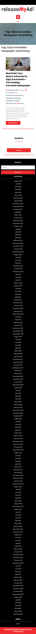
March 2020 (18, 300)
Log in (18, 624)
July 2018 (18, 339)
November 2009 (18, 588)
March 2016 (18, 402)
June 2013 (18, 492)
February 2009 (18, 614)
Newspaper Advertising (13, 98)
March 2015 (18, 433)
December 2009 (18, 586)
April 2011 (18, 543)
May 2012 (18, 518)
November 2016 (18, 379)
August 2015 (18, 419)
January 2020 (18, 305)
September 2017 (18, 368)
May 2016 (18, 396)
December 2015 (18, 410)
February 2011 (18, 549)
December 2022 (18, 243)
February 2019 (18, 322)
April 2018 (18, 348)
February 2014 (18, 470)
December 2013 (18, 475)
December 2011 (18, 529)
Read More (13, 123)
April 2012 (18, 521)
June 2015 (18, 424)
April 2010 (18, 574)
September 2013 (18, 484)
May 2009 (18, 605)
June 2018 (18, 342)
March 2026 (18, 195)
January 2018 (18, 356)
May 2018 (18, 345)
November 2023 (18, 223)
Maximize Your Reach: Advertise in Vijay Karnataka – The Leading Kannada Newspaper (18, 79)
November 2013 (18, 478)
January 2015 (18, 438)
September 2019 (18, 314)
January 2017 (18, 373)
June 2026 (18, 187)
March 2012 (18, 523)
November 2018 (18, 331)
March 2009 (18, 611)
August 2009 (18, 597)
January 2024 (18, 218)
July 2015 (18, 421)
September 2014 (18, 450)
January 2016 (18, 407)
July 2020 (18, 288)
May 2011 (18, 540)
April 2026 (18, 192)
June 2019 (18, 317)
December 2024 (18, 204)
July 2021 (18, 274)
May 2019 (18, 320)
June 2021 (18, 277)
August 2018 (18, 337)
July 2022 (18, 257)
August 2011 (18, 535)
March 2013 (18, 501)
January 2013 (18, 504)
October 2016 (18, 382)
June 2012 (18, 515)
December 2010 (18, 555)
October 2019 (18, 311)
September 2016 (18, 385)
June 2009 (18, 603)
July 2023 (18, 229)
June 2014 (18, 458)
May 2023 (18, 235)
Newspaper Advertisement (14, 95)
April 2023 (18, 238)
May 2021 (18, 280)
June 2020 (18, 291)
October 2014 (18, 447)
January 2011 (18, 552)
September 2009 (18, 594)
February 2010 (18, 580)
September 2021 (18, 271)
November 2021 (18, 266)
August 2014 (18, 453)
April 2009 (18, 608)
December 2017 (18, 359)
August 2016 (18, 387)
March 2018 (18, 351)
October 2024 (18, 209)
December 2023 (18, 221)
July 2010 (18, 566)
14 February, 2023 (13, 90)
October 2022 (18, 249)
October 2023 (18, 226)
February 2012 (18, 526)
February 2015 (18, 436)
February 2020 (18, 303)
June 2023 (18, 232)
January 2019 (18, 325)
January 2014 (18, 472)
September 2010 (18, 563)
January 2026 (18, 201)
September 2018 (18, 334)
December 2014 (18, 441)
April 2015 (18, 430)
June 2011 (18, 538)
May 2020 (18, 294)
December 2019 (18, 308)
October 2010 (18, 560)
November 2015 (18, 413)
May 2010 (18, 572)
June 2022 (18, 260)
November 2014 (18, 444)
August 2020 (18, 286)
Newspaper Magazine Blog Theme (17, 629)
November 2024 (18, 206)
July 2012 (18, 512)
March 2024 (18, 215)
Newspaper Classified (13, 101)
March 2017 (18, 371)
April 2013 (18, 498)
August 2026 (18, 181)
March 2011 (18, 546)
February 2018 (18, 354)
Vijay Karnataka (11, 103)
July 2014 (18, 455)
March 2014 (18, 467)
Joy (22, 90)
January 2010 (18, 583)
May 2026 (18, 189)
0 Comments (10, 93)
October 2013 (18, 481)
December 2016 (18, 376)
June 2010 (18, 569)
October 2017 (18, 365)
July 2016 (18, 390)
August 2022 (18, 255)
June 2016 (18, 393)
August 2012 (18, 509)
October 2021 (18, 269)
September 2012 (18, 506)
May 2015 (18, 427)
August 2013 (18, 487)
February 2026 (18, 198)
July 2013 (18, 489)
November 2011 (18, 532)
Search (19, 138)
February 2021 (18, 283)
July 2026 (18, 184)
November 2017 (18, 362)
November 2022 (18, 246)
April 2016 (18, 399)
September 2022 (18, 252)
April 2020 (18, 297)
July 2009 (18, 600)
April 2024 (18, 212)
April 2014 (18, 464)
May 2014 (18, 461)
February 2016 (18, 404)
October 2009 (18, 591)
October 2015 (18, 416)
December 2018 (18, 328)
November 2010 (18, 557)
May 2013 (18, 495)
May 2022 (18, 263)
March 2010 (18, 577)
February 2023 (18, 240)
